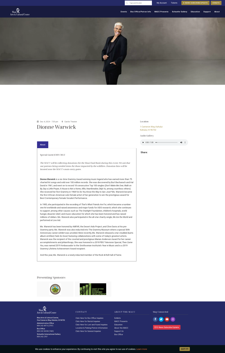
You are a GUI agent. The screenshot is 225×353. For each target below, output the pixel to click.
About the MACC (121, 328)
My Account (162, 3)
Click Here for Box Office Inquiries (89, 318)
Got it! (184, 349)
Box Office (118, 334)
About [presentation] (42, 145)
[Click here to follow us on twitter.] (161, 319)
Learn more (141, 349)
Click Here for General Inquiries (88, 331)
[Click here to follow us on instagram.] (173, 319)
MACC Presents (121, 321)
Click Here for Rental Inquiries (88, 321)
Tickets (174, 3)
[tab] (42, 144)
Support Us (119, 331)
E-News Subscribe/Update (167, 327)
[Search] (127, 3)
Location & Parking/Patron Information (92, 328)
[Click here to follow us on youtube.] (167, 319)
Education (118, 325)
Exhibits (117, 318)
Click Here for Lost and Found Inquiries (91, 325)
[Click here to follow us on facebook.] (155, 319)
